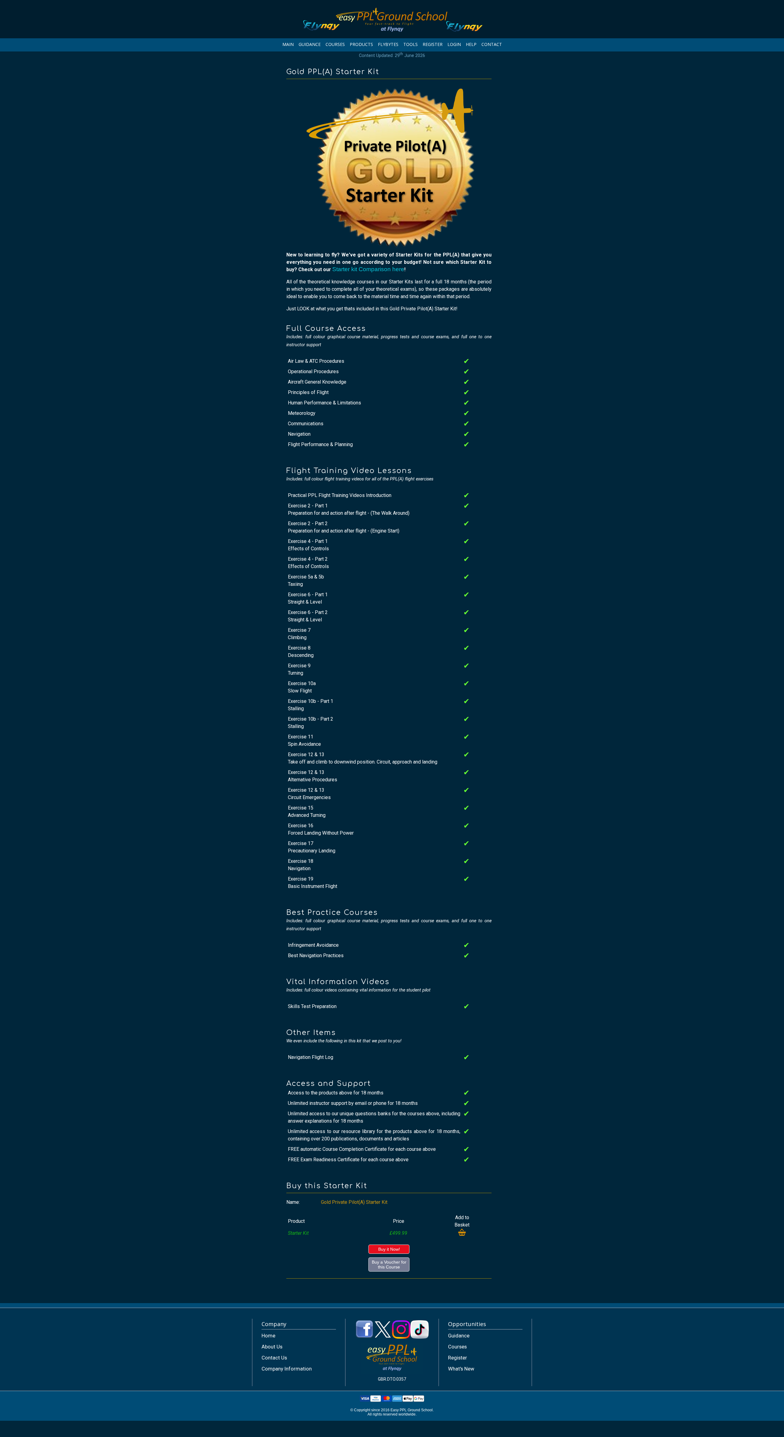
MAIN (288, 44)
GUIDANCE (310, 44)
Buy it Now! (389, 1249)
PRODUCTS (361, 44)
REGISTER (433, 44)
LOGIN (454, 44)
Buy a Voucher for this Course (389, 1264)
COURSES (335, 44)
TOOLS (410, 44)
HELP (471, 44)
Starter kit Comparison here (368, 269)
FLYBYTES (388, 44)
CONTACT (491, 44)
